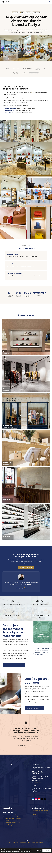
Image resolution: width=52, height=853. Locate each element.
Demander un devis (26, 567)
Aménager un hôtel (9, 825)
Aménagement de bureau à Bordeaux (42, 819)
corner (32, 92)
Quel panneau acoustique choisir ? (13, 822)
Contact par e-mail (37, 782)
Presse (41, 842)
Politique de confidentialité (21, 842)
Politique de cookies (31, 842)
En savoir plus (27, 851)
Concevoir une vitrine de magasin (12, 827)
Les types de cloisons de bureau (12, 814)
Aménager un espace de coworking (13, 824)
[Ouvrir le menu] (49, 2)
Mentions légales (12, 842)
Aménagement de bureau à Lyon (41, 810)
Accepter (46, 850)
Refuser (39, 850)
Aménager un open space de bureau (13, 816)
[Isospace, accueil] (5, 2)
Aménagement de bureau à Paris (41, 817)
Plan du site (37, 842)
